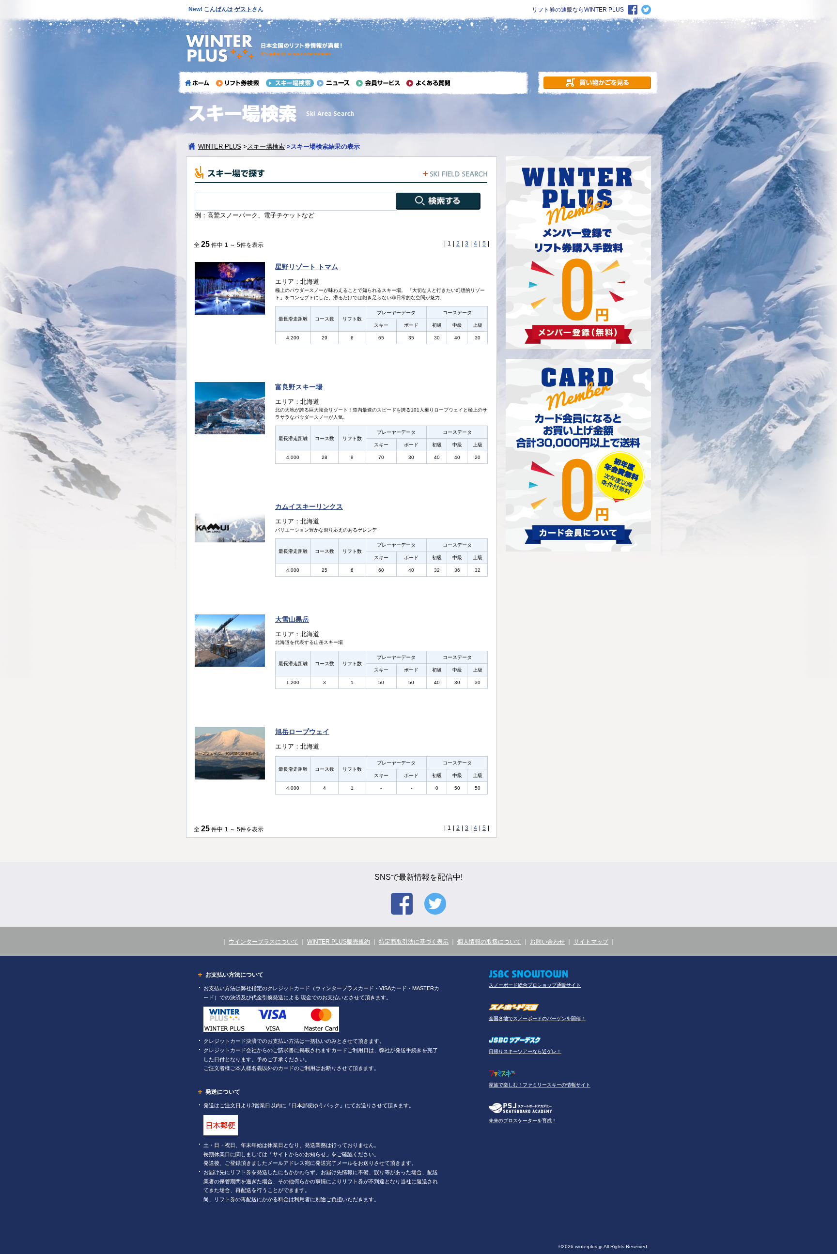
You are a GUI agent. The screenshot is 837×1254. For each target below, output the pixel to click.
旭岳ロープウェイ (302, 731)
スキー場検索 (266, 146)
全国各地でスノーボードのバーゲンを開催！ (537, 1018)
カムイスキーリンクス (309, 506)
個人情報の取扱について (489, 941)
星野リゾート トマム (306, 267)
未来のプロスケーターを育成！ (523, 1120)
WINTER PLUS (219, 146)
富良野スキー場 (299, 387)
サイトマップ (591, 941)
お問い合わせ (547, 941)
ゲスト (243, 9)
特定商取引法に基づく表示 (414, 941)
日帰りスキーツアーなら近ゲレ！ (525, 1051)
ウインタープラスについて (263, 941)
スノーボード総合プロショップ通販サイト (535, 985)
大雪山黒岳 (292, 619)
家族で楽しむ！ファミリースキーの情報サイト (539, 1084)
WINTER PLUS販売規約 (338, 941)
